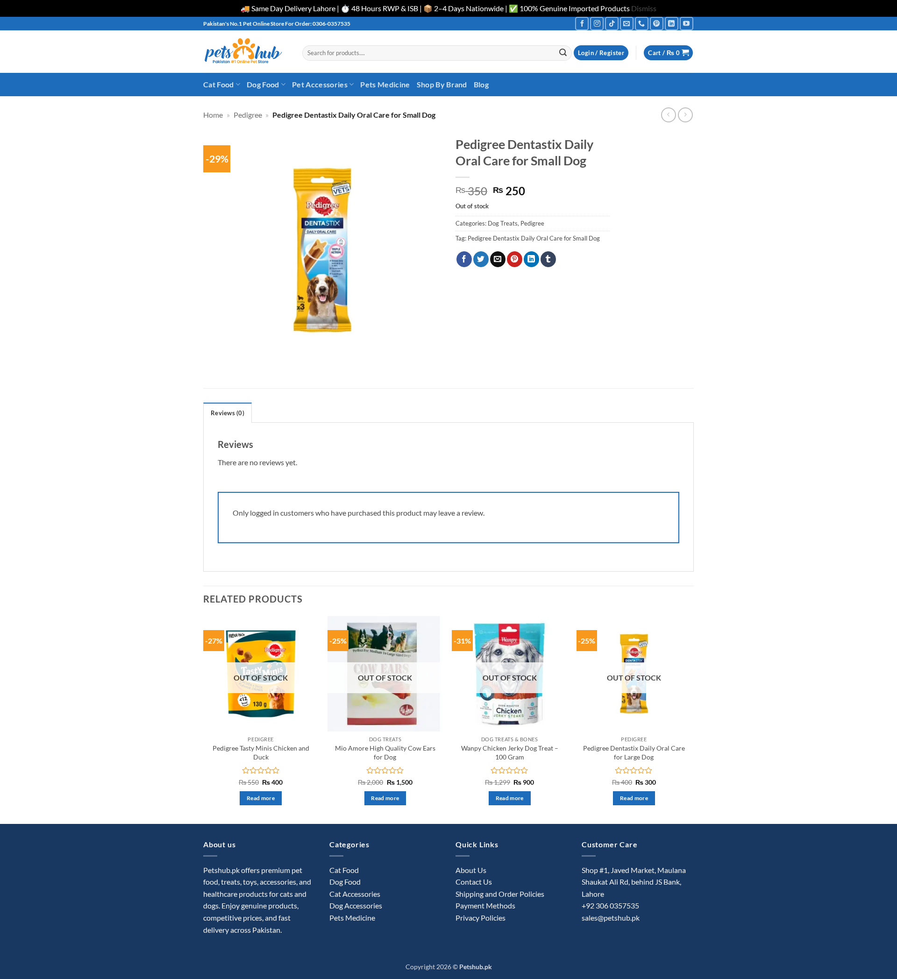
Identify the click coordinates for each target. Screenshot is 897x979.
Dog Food (263, 84)
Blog (481, 84)
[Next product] (668, 114)
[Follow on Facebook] (582, 23)
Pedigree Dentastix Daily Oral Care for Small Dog (534, 238)
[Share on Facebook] (464, 259)
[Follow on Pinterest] (656, 23)
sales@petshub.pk (611, 917)
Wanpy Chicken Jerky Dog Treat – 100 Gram (509, 752)
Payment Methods (485, 905)
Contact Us (474, 881)
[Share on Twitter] (481, 259)
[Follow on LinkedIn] (671, 23)
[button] (601, 53)
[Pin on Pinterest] (514, 259)
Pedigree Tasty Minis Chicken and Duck (261, 752)
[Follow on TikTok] (612, 23)
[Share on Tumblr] (548, 259)
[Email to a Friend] (497, 259)
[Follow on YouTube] (686, 23)
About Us (471, 869)
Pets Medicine (385, 84)
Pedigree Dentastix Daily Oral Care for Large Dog (634, 752)
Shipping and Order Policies (500, 893)
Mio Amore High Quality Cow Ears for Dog (385, 752)
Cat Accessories (354, 893)
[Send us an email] (627, 23)
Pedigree (248, 114)
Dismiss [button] (643, 8)
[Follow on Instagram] (597, 23)
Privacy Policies (480, 917)
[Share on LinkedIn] (531, 259)
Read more (261, 798)
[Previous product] (685, 114)
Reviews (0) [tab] (227, 413)
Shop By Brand (442, 84)
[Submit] (563, 53)
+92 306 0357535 (610, 905)
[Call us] (641, 23)
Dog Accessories (355, 905)
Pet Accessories (320, 84)
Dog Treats (503, 223)
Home (213, 114)
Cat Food (218, 84)
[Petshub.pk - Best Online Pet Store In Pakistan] (245, 51)
